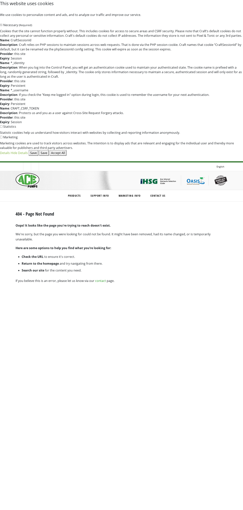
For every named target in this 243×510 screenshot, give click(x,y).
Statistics (9, 126)
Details (5, 153)
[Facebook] (19, 166)
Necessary (17, 25)
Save (33, 153)
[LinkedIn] (35, 166)
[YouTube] (43, 166)
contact (100, 281)
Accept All (58, 153)
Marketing (10, 137)
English (220, 166)
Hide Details (19, 153)
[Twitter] (27, 166)
